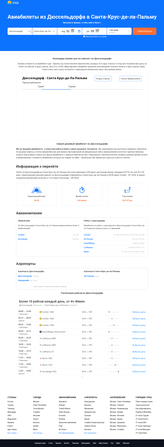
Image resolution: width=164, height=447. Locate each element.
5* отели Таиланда (143, 426)
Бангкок (36, 422)
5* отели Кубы (141, 433)
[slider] (41, 90)
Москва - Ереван (116, 412)
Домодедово (89, 402)
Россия (10, 402)
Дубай (35, 426)
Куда (36, 27)
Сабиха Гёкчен (90, 426)
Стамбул (36, 412)
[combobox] (20, 31)
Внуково (87, 405)
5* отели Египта (142, 419)
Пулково (87, 415)
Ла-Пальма (89, 276)
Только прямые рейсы (130, 78)
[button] (82, 377)
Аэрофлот (63, 402)
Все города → (38, 433)
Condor (21, 235)
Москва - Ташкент (117, 405)
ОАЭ (9, 415)
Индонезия (12, 419)
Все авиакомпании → (67, 433)
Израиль (11, 422)
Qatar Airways (64, 412)
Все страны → (13, 433)
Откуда (12, 27)
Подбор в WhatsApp (143, 412)
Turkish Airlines (64, 408)
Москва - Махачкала (118, 426)
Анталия (36, 415)
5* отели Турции (142, 415)
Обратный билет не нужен (96, 36)
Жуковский (88, 408)
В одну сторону (103, 78)
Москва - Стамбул (117, 429)
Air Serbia (62, 429)
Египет (10, 426)
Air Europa (88, 239)
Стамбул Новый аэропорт (94, 422)
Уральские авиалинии (67, 422)
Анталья (87, 429)
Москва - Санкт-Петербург (120, 402)
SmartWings (89, 243)
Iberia (86, 251)
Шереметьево (90, 412)
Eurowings (22, 239)
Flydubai (62, 419)
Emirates (62, 415)
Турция (10, 405)
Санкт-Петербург (40, 405)
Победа (62, 405)
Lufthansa (88, 247)
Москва (36, 402)
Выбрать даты (139, 312)
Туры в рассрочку (143, 405)
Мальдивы (12, 412)
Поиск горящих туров (144, 402)
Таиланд (11, 408)
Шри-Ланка (12, 429)
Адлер (87, 419)
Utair (60, 426)
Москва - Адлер (116, 419)
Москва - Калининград (119, 408)
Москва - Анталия (117, 415)
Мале (35, 429)
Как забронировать (143, 408)
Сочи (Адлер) (38, 408)
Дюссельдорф (25, 276)
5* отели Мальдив (143, 429)
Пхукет (36, 419)
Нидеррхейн (23, 280)
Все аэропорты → (91, 433)
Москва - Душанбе (117, 422)
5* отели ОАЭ (141, 422)
